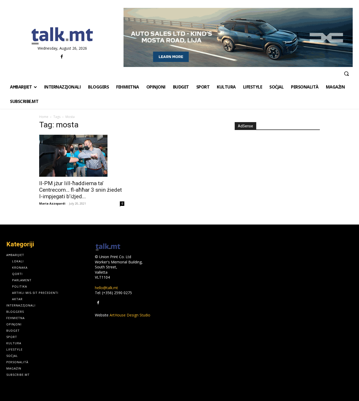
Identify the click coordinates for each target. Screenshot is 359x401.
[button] (346, 73)
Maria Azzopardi (52, 203)
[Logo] (62, 36)
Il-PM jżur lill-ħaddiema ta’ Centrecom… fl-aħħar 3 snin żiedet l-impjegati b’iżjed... (80, 190)
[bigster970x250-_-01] (238, 37)
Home (43, 116)
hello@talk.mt (106, 287)
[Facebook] (61, 56)
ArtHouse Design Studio (130, 315)
